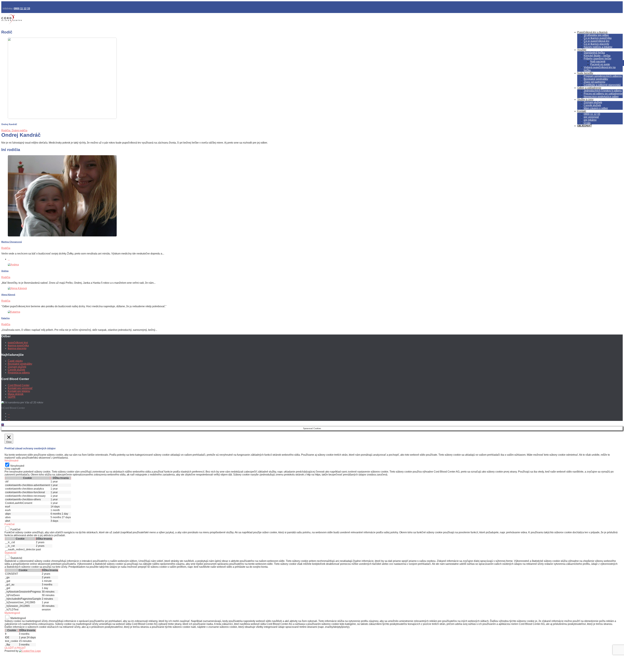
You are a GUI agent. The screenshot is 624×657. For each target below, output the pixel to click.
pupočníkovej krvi (18, 342)
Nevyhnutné (17, 465)
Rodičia (5, 130)
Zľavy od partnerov (594, 82)
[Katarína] (14, 311)
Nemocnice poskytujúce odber (601, 96)
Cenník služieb (592, 105)
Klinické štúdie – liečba (597, 55)
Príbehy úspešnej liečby (597, 58)
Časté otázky (15, 361)
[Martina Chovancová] (62, 235)
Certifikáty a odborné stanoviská (602, 84)
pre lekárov (590, 120)
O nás (587, 122)
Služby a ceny (585, 99)
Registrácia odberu (19, 372)
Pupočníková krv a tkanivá (592, 32)
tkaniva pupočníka (18, 345)
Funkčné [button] (10, 524)
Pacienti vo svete (600, 64)
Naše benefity (585, 73)
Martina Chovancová (11, 242)
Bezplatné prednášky (596, 79)
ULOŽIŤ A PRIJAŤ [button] (15, 648)
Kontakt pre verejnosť (20, 388)
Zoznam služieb (593, 102)
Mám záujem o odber (596, 108)
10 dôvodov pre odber (596, 35)
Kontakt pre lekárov (19, 391)
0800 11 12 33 (22, 8)
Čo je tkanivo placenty (596, 44)
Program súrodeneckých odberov (603, 76)
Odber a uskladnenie (589, 87)
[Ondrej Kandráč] (62, 118)
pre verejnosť (591, 117)
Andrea (4, 271)
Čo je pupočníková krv (596, 41)
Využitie (581, 49)
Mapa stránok (15, 394)
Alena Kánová (8, 294)
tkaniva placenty (17, 348)
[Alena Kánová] (17, 288)
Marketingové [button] (12, 613)
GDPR (11, 397)
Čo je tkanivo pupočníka (597, 38)
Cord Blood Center (18, 385)
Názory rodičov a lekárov (598, 46)
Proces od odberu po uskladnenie (603, 93)
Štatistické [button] (10, 552)
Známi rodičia (19, 130)
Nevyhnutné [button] (12, 460)
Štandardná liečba (594, 52)
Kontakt (581, 111)
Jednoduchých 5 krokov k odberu (603, 90)
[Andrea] (13, 264)
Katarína (5, 318)
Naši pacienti (597, 61)
